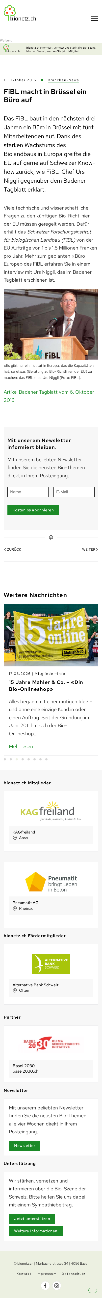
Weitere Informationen (35, 1231)
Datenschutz (73, 1274)
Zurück (14, 549)
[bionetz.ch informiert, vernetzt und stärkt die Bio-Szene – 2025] (51, 48)
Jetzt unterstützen (32, 1218)
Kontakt (24, 1274)
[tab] (5, 759)
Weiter (88, 549)
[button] (97, 1294)
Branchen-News (63, 80)
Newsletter (24, 1145)
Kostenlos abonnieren (33, 510)
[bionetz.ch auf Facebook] (45, 1285)
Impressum (46, 1274)
